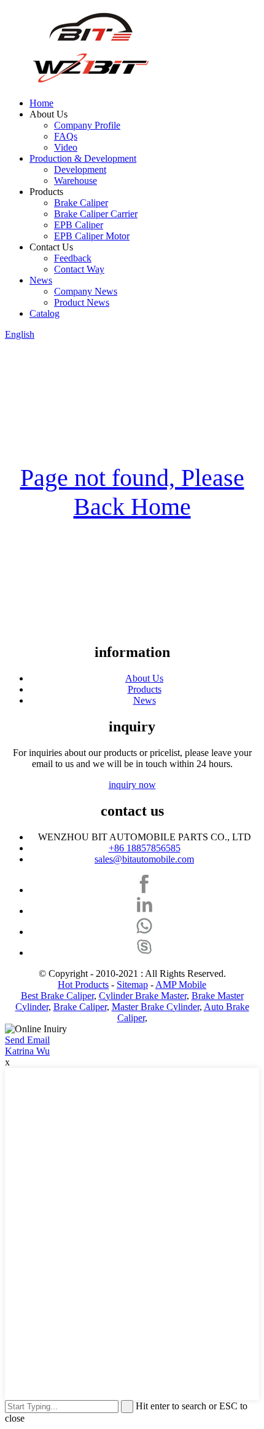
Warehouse (75, 180)
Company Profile (87, 125)
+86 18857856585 (145, 848)
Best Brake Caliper (57, 995)
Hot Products (83, 984)
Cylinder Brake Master (143, 995)
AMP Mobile (180, 984)
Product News (81, 302)
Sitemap (132, 984)
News (40, 280)
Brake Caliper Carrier (96, 214)
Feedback (72, 258)
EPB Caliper (78, 225)
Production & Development (82, 158)
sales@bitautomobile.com (144, 859)
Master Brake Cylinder (156, 1006)
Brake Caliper (81, 202)
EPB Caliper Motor (92, 236)
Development (80, 169)
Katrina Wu (27, 1051)
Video (65, 147)
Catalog (44, 313)
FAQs (65, 136)
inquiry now (132, 784)
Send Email (27, 1040)
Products (144, 689)
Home (41, 103)
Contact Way (79, 269)
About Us (144, 678)
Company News (85, 291)
